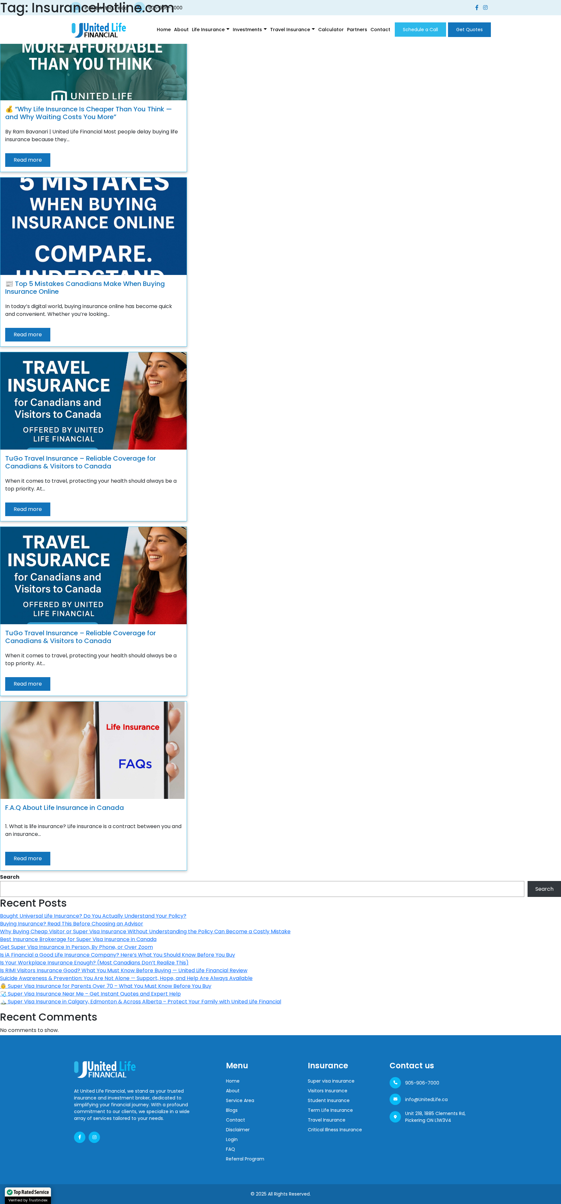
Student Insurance (329, 1100)
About (181, 29)
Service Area (240, 1100)
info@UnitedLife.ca (426, 1099)
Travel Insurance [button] (290, 29)
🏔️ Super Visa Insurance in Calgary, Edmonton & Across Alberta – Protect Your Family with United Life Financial (140, 1001)
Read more (28, 160)
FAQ (230, 1149)
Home (164, 29)
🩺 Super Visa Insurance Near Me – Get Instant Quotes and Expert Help (90, 994)
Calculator (331, 29)
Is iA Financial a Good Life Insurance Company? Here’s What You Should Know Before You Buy (117, 955)
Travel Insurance (326, 1120)
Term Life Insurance (330, 1110)
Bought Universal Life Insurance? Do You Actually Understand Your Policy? (93, 916)
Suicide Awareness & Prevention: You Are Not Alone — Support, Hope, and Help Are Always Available (126, 978)
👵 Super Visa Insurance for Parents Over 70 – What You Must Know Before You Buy (105, 986)
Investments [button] (247, 29)
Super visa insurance (331, 1081)
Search (9, 877)
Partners (357, 29)
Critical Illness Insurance (335, 1129)
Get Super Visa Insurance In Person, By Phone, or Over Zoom (76, 947)
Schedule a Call (420, 29)
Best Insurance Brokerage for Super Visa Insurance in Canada (78, 939)
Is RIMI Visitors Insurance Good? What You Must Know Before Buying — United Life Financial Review (123, 970)
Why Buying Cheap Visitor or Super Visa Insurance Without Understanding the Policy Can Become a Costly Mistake (145, 931)
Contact (380, 29)
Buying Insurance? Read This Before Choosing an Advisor (71, 923)
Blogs (232, 1110)
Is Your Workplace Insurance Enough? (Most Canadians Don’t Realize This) (94, 962)
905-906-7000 (422, 1083)
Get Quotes (469, 29)
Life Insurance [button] (208, 29)
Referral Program (245, 1159)
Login (232, 1139)
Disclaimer (238, 1129)
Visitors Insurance (327, 1090)
